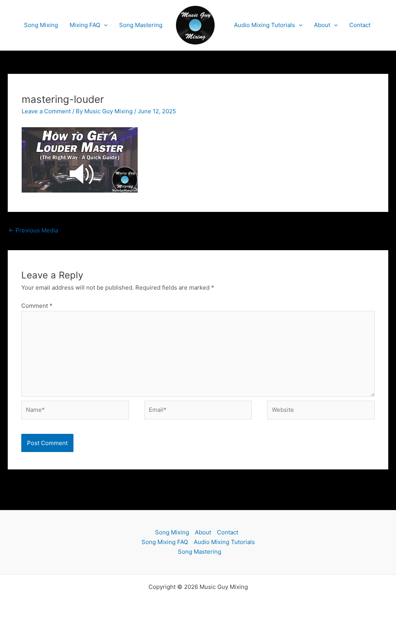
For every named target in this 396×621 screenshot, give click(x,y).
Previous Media (33, 230)
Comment (37, 305)
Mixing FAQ (85, 25)
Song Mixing (41, 25)
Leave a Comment (46, 111)
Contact (359, 25)
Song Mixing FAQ (165, 542)
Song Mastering (140, 25)
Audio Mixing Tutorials (264, 25)
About (322, 25)
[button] (104, 25)
